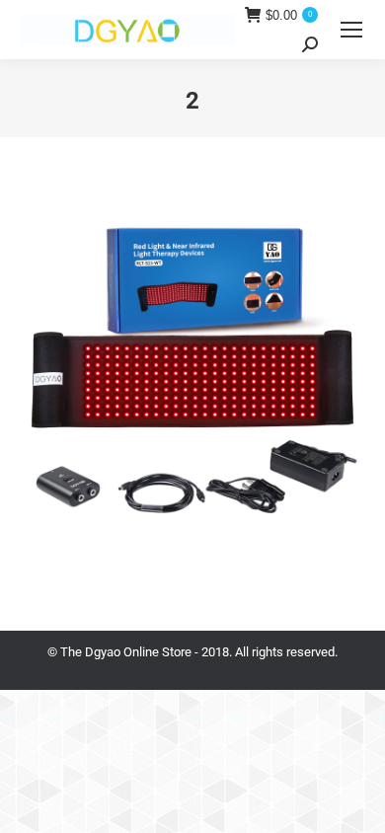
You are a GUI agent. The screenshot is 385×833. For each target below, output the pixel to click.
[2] (192, 379)
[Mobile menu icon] (351, 29)
